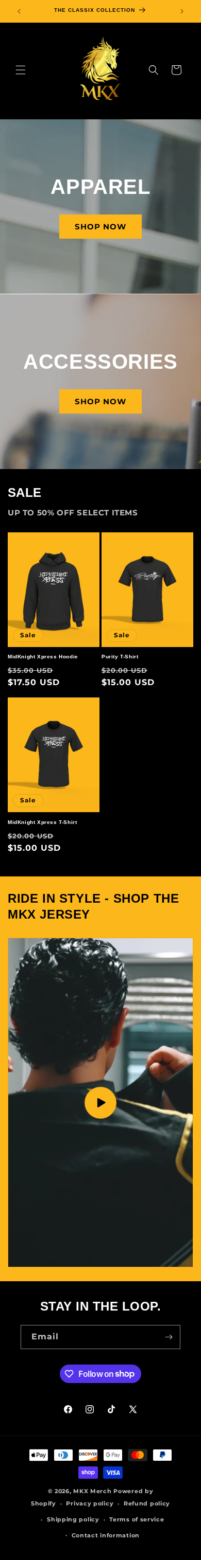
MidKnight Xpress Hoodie (43, 656)
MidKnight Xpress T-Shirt (42, 822)
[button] (20, 70)
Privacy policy (89, 1503)
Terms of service (136, 1519)
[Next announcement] (182, 11)
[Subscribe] (168, 1337)
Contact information (106, 1535)
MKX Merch (92, 1491)
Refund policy (147, 1503)
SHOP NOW (100, 226)
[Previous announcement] (19, 11)
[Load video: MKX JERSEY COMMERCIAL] (100, 1102)
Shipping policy (73, 1519)
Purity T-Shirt (120, 656)
